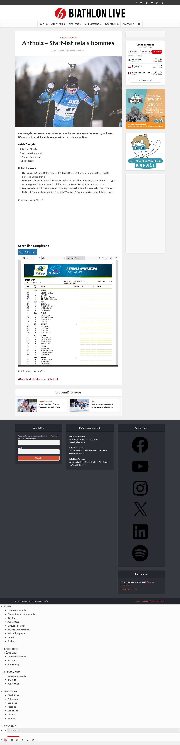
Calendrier (157, 51)
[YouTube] (140, 475)
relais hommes (39, 379)
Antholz (24, 379)
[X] (140, 519)
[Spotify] (140, 562)
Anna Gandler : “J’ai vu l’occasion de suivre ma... (50, 405)
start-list (53, 379)
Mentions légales (148, 601)
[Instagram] (140, 497)
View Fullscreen (27, 252)
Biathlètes (13, 695)
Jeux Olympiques (17, 633)
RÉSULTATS (75, 24)
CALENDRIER (58, 24)
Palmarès (13, 698)
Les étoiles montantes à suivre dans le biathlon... (102, 405)
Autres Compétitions (19, 629)
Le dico (11, 714)
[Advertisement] (68, 224)
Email (20, 448)
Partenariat (160, 601)
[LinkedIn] (140, 540)
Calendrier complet (144, 80)
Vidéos (11, 718)
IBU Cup (12, 617)
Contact (138, 601)
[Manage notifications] (5, 740)
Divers (93, 401)
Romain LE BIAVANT (77, 50)
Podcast (12, 641)
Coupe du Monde (68, 37)
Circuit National (16, 625)
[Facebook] (140, 454)
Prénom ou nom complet (28, 438)
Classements (145, 51)
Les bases (13, 710)
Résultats (133, 51)
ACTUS (43, 24)
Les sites (12, 702)
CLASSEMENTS (93, 24)
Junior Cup (14, 621)
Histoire (12, 706)
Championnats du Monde (21, 614)
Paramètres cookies (128, 589)
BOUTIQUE (128, 24)
